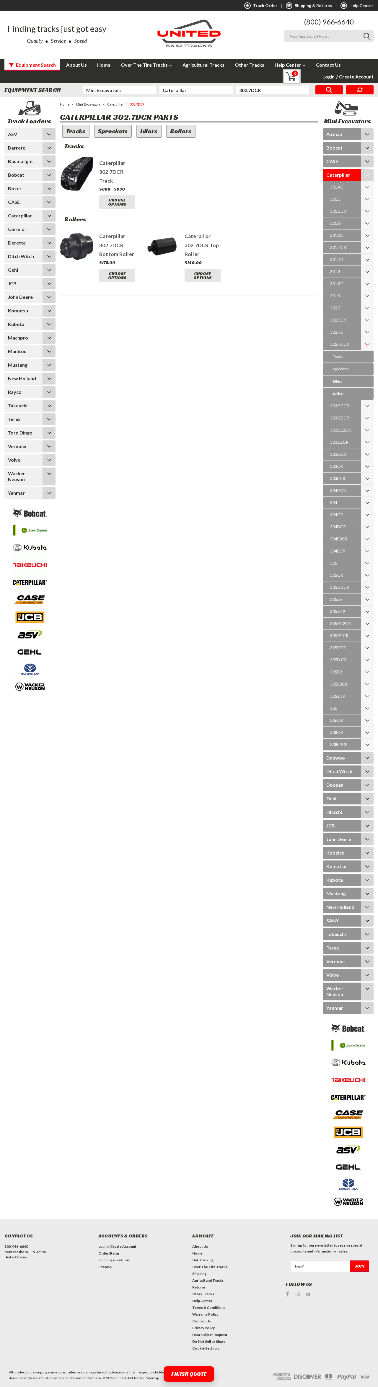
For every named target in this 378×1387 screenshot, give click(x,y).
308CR (336, 732)
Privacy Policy (203, 1328)
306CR (336, 720)
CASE (14, 202)
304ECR (337, 550)
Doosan (334, 785)
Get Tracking (203, 1260)
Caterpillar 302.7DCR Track (112, 172)
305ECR (337, 696)
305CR (336, 575)
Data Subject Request (209, 1334)
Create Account (355, 76)
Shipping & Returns (114, 1260)
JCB (12, 283)
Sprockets (341, 369)
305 (333, 562)
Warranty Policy (205, 1314)
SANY (332, 920)
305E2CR (339, 683)
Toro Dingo (20, 432)
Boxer (15, 188)
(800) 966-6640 (329, 21)
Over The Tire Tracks (145, 65)
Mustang (17, 365)
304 (333, 502)
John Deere (20, 297)
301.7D (336, 259)
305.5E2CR (340, 623)
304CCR (338, 490)
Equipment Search (35, 65)
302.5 (335, 307)
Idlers (337, 381)
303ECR (337, 478)
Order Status (109, 1253)
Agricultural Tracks (203, 65)
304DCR (338, 526)
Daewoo (335, 757)
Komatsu (18, 310)
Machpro (18, 337)
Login (328, 76)
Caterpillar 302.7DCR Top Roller (202, 245)
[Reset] (360, 90)
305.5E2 (337, 611)
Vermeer (17, 446)
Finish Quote (188, 1373)
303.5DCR (339, 417)
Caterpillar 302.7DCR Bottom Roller (116, 245)
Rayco (15, 392)
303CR (336, 466)
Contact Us (328, 65)
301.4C (336, 186)
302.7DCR (137, 104)
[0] (287, 76)
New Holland (22, 378)
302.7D (336, 332)
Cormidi (17, 229)
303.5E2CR (340, 429)
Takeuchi (17, 405)
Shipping (199, 1273)
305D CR (338, 659)
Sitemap (105, 1267)
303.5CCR (339, 405)
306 (333, 708)
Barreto (17, 147)
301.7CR (338, 247)
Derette (17, 242)
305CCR (338, 647)
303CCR (338, 454)
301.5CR (338, 211)
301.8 (335, 271)
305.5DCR (339, 587)
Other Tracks (249, 65)
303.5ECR (339, 442)
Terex (14, 419)
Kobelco (335, 852)
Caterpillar (20, 215)
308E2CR (339, 744)
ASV (12, 134)
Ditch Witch (21, 256)
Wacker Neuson (16, 476)
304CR (336, 514)
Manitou (17, 351)
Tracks (338, 356)
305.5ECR (339, 635)
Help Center (288, 65)
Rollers (338, 393)
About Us (76, 65)
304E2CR (339, 538)
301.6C (336, 235)
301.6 (335, 223)
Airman (334, 134)
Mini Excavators (88, 104)
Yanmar (16, 493)
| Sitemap (151, 1378)
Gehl (13, 270)
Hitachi (334, 812)
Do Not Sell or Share (208, 1341)
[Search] (329, 90)
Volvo (14, 460)
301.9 (335, 295)
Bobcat (16, 175)
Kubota (16, 324)
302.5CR (338, 319)
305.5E (336, 599)
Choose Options (117, 202)
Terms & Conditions (208, 1307)
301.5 (335, 198)
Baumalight (20, 161)
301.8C (336, 283)
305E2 (336, 671)
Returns (199, 1287)
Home (103, 65)
